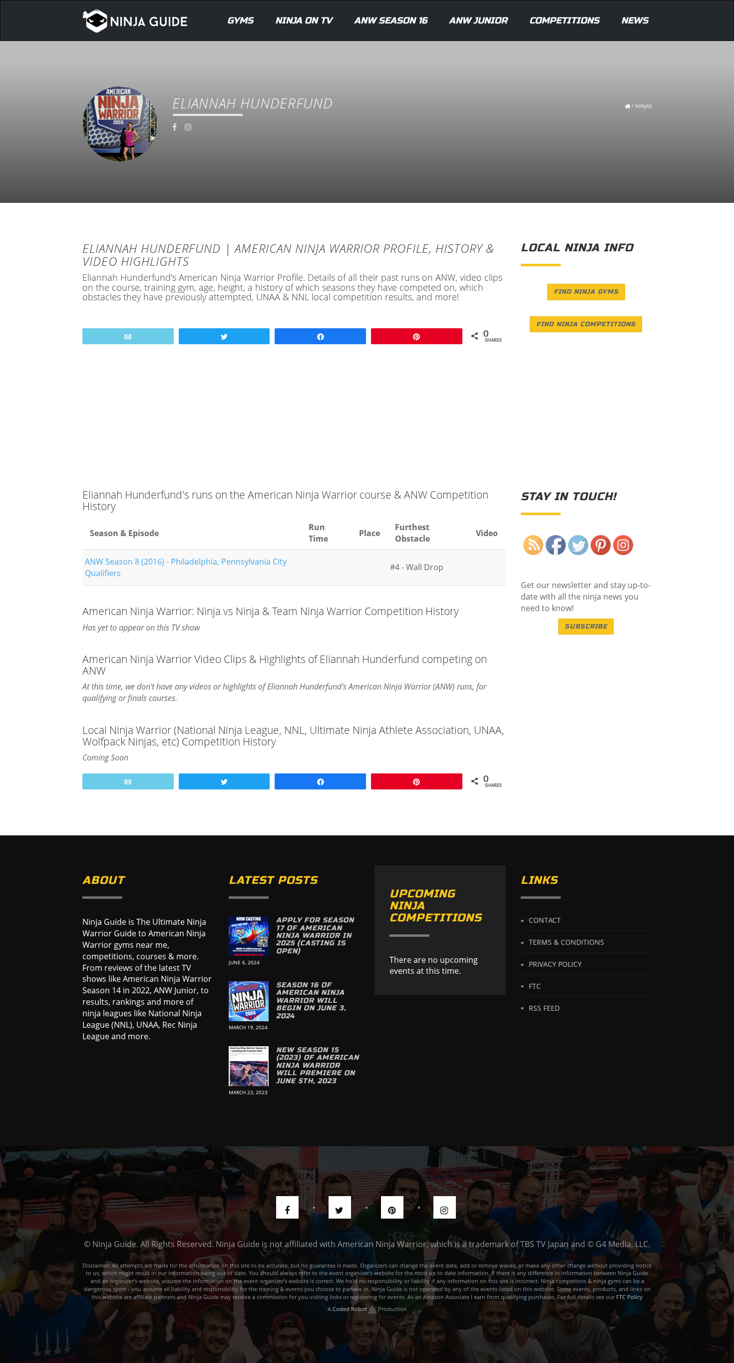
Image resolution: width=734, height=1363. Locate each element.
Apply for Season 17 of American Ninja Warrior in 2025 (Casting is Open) (315, 935)
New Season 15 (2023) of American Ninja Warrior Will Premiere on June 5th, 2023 (317, 1065)
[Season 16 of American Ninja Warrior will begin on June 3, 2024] (249, 1001)
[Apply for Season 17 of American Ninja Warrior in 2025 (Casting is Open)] (249, 936)
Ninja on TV (303, 20)
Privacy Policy (555, 964)
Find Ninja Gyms (586, 292)
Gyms (240, 20)
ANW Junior (478, 20)
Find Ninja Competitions (586, 324)
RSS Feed (544, 1007)
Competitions (564, 20)
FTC (535, 985)
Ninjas (643, 105)
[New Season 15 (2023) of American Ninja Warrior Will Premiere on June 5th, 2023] (249, 1066)
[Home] (135, 20)
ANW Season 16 (390, 20)
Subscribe (586, 627)
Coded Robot (350, 1309)
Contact (545, 920)
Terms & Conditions (566, 942)
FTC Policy (629, 1297)
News (634, 20)
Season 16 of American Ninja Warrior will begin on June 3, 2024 (311, 1000)
